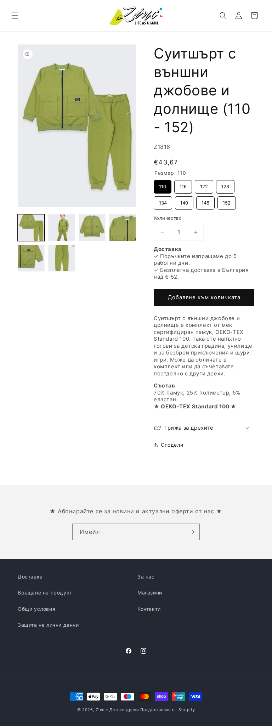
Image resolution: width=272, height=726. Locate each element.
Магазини (149, 593)
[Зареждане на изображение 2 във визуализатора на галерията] (61, 227)
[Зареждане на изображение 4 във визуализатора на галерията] (122, 227)
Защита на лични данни (48, 625)
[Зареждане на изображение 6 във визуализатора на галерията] (61, 258)
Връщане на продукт (45, 593)
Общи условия (36, 609)
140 (184, 201)
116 (183, 184)
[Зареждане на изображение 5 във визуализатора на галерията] (31, 258)
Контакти (149, 609)
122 (204, 184)
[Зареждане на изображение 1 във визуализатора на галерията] (31, 227)
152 (226, 201)
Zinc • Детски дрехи (117, 709)
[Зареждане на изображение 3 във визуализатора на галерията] (92, 227)
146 (205, 201)
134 (163, 201)
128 (225, 184)
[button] (15, 15)
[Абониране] (191, 532)
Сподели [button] (172, 445)
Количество (168, 218)
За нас (146, 577)
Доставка (30, 577)
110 (163, 184)
